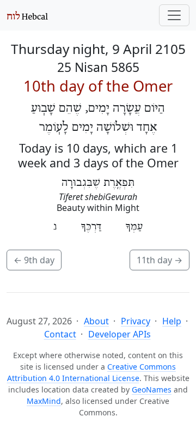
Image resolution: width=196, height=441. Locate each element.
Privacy (135, 321)
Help (171, 321)
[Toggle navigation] (174, 15)
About (96, 321)
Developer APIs (119, 334)
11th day (159, 260)
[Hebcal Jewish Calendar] (27, 15)
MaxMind (44, 401)
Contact (60, 334)
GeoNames (151, 389)
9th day (34, 260)
